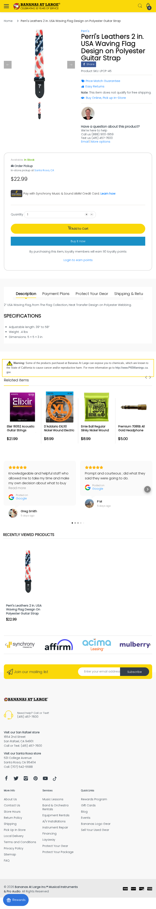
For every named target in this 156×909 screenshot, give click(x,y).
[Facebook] (6, 779)
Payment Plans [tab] (55, 293)
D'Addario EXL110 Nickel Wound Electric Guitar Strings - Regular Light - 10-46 (59, 432)
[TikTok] (55, 780)
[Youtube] (45, 779)
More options (100, 142)
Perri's (85, 31)
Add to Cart (80, 229)
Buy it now (78, 241)
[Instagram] (25, 779)
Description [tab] (26, 293)
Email (85, 142)
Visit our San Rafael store (22, 732)
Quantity (17, 214)
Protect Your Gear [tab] (92, 293)
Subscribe (134, 672)
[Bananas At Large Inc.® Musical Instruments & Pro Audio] (37, 6)
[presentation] (146, 377)
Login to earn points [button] (78, 260)
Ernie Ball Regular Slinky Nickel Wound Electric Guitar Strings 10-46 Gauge (96, 432)
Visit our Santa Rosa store (22, 753)
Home (8, 21)
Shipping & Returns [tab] (131, 293)
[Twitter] (16, 779)
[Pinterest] (35, 779)
